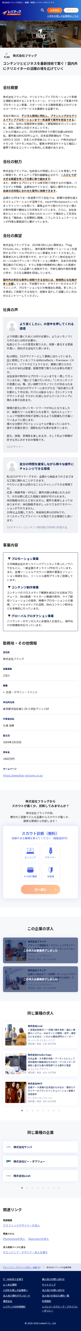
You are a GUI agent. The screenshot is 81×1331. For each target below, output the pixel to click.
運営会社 (7, 1301)
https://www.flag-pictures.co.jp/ (23, 775)
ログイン (71, 10)
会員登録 (54, 10)
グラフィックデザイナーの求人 (21, 1225)
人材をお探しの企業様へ (15, 1290)
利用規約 (46, 1301)
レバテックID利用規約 (14, 1306)
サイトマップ (49, 1284)
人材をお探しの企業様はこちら (63, 15)
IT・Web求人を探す (13, 1279)
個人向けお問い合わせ (53, 1279)
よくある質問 (10, 1284)
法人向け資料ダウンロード (16, 1295)
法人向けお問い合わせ (53, 1290)
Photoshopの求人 (14, 1239)
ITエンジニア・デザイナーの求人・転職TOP (21, 1267)
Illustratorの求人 (38, 1239)
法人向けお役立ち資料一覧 (55, 1295)
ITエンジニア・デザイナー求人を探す (25, 1252)
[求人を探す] (42, 10)
